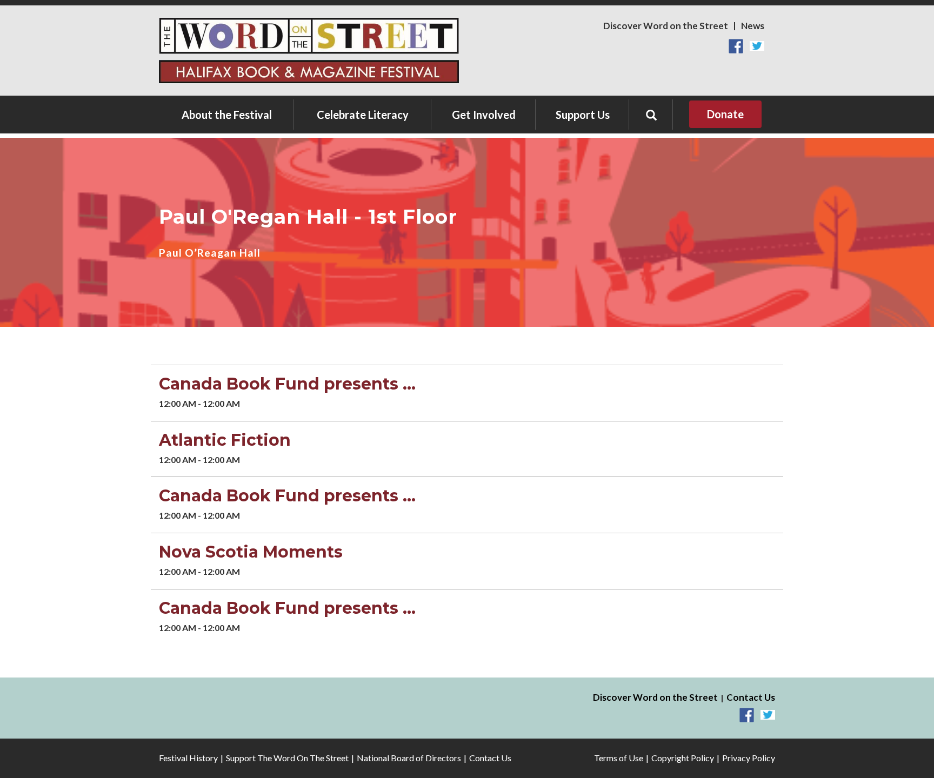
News (752, 25)
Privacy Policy (748, 758)
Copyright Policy (682, 758)
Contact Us (750, 697)
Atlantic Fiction (225, 440)
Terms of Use (618, 758)
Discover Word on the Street (665, 25)
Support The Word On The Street (287, 758)
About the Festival (227, 114)
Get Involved (484, 114)
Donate (725, 114)
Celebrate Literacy (363, 114)
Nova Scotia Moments (251, 552)
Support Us (583, 114)
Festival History (188, 758)
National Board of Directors (409, 758)
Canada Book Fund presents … (287, 384)
